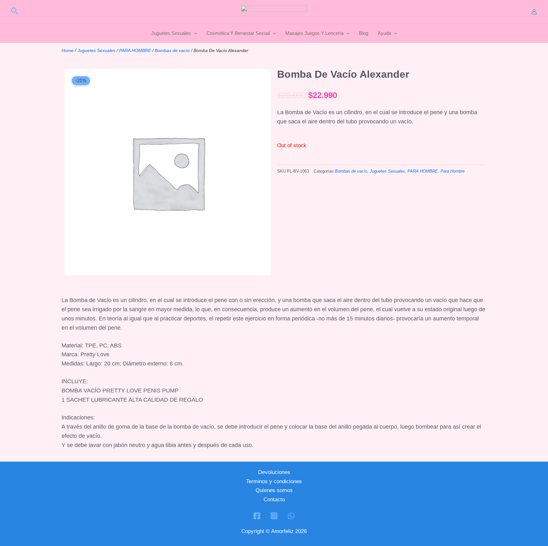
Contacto (274, 500)
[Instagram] (274, 516)
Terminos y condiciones (274, 481)
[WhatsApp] (291, 516)
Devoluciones (274, 472)
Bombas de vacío (172, 50)
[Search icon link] (15, 12)
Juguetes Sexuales (96, 50)
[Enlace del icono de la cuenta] (534, 12)
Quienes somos (274, 490)
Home (68, 50)
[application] (194, 33)
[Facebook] (257, 516)
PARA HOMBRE (135, 50)
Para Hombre (452, 171)
